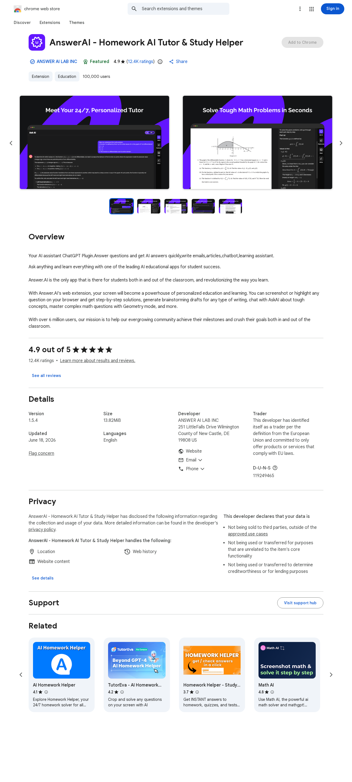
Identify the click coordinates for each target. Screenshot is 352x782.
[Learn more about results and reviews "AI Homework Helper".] (46, 692)
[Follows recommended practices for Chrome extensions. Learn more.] (85, 61)
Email (191, 460)
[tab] (22, 23)
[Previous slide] (11, 143)
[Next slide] (341, 143)
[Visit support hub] (300, 602)
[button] (311, 9)
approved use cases (248, 534)
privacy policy (42, 529)
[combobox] (185, 9)
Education (67, 76)
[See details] (43, 578)
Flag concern (41, 453)
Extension (40, 76)
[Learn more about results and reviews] (275, 467)
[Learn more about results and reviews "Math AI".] (272, 692)
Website (194, 451)
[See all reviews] (46, 375)
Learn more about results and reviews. (97, 360)
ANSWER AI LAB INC (57, 61)
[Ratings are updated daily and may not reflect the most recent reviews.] (160, 61)
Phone (192, 469)
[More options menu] (300, 8)
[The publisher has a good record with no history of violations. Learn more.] (32, 61)
